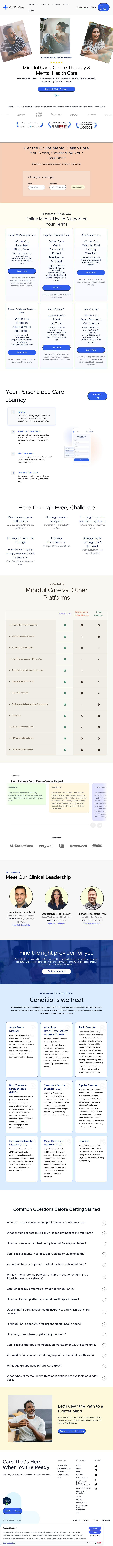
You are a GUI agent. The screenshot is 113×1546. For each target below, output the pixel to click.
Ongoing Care (63, 1475)
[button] (32, 4)
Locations (56, 4)
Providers (45, 4)
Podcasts (79, 1475)
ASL (77, 1513)
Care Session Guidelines (81, 1492)
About (78, 1465)
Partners (31, 10)
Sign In (93, 7)
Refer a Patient (82, 7)
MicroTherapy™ (64, 1465)
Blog (78, 1471)
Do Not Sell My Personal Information (82, 1508)
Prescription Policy (83, 1488)
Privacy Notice (81, 1503)
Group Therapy (63, 1471)
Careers (66, 4)
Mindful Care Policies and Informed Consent (83, 1483)
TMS (59, 1478)
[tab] (32, 416)
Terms (78, 1496)
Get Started (106, 1520)
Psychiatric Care (64, 1468)
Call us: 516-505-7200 (80, 1520)
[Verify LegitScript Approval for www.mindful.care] (7, 1501)
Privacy (79, 1499)
